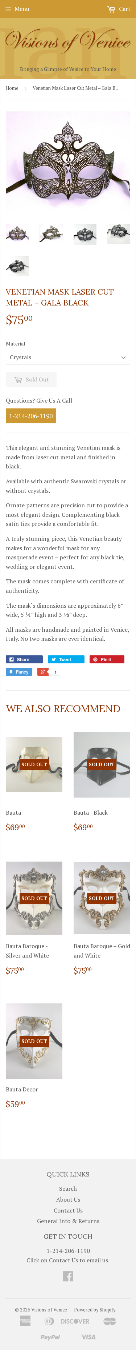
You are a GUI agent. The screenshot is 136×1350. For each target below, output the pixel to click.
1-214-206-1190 (31, 416)
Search (68, 1189)
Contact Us (68, 1210)
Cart (124, 9)
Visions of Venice (49, 1309)
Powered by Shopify (95, 1309)
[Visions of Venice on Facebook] (68, 1278)
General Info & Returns (68, 1221)
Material (15, 343)
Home (12, 88)
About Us (68, 1199)
